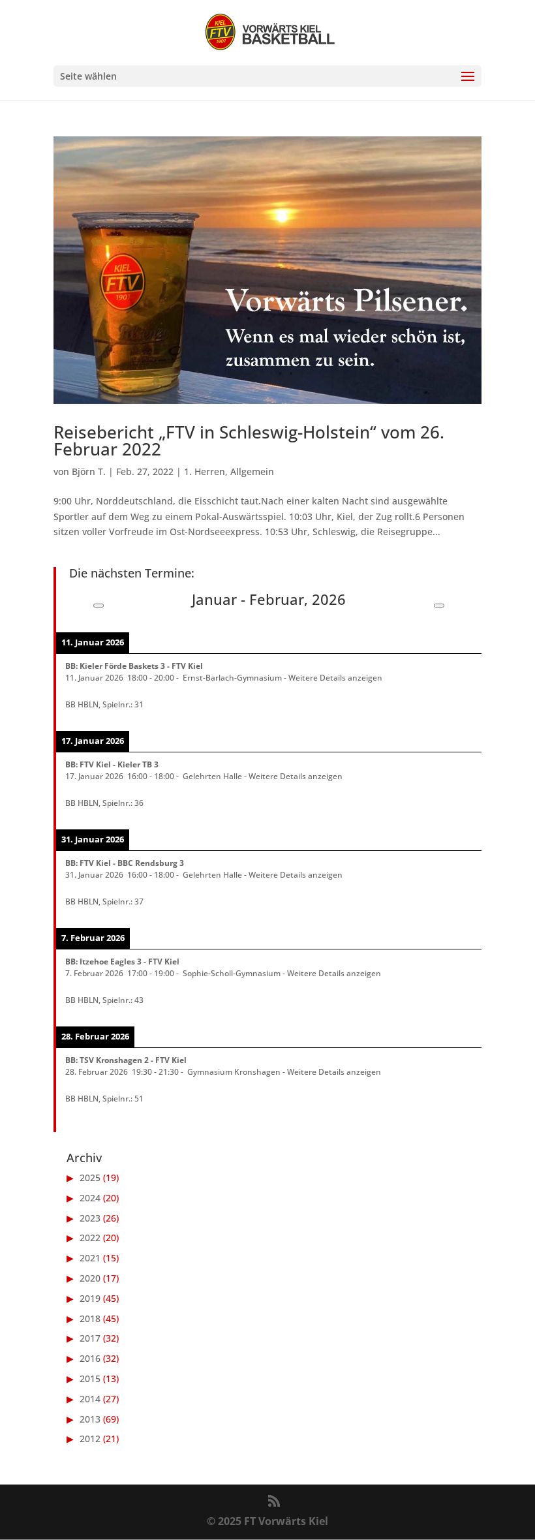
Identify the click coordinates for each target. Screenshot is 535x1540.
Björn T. (89, 471)
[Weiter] (439, 606)
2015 (90, 1378)
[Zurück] (98, 606)
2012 (90, 1438)
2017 (90, 1338)
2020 (90, 1278)
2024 (90, 1198)
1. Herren (204, 471)
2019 (90, 1298)
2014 (90, 1399)
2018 (90, 1318)
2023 (90, 1218)
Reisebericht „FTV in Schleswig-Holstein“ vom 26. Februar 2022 (249, 440)
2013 (90, 1419)
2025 (90, 1177)
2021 (90, 1258)
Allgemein (252, 471)
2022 (90, 1237)
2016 (90, 1358)
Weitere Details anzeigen (335, 677)
